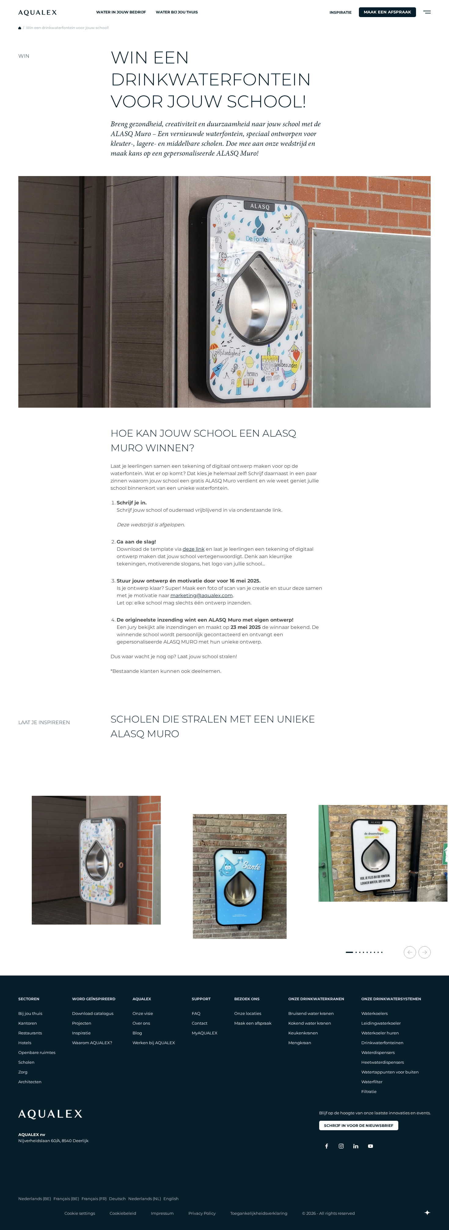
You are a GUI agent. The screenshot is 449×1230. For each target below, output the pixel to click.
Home (19, 28)
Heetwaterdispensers (382, 1062)
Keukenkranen (303, 1032)
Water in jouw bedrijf (121, 12)
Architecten (30, 1081)
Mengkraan (299, 1042)
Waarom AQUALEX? (92, 1042)
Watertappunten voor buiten (390, 1071)
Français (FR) (94, 1198)
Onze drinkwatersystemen (391, 999)
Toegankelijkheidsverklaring (258, 1213)
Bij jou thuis (30, 1013)
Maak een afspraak (387, 11)
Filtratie (369, 1091)
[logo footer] (53, 1114)
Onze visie (143, 1013)
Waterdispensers (378, 1052)
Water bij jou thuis (177, 12)
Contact (199, 1023)
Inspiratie (341, 12)
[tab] (349, 952)
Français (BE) (66, 1198)
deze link (194, 549)
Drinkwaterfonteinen (382, 1042)
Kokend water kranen (309, 1023)
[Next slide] (424, 952)
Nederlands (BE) (34, 1198)
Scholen (26, 1062)
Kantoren (27, 1023)
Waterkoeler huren (380, 1032)
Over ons (141, 1023)
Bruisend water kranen (311, 1013)
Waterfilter (371, 1081)
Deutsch (117, 1198)
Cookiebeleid (123, 1213)
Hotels (24, 1042)
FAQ (196, 1013)
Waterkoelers (374, 1013)
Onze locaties (247, 1013)
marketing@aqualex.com (201, 595)
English (171, 1198)
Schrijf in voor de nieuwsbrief (358, 1125)
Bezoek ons (247, 999)
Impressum (162, 1213)
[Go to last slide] (410, 952)
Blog (137, 1032)
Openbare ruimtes (36, 1052)
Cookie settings (79, 1213)
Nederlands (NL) (144, 1198)
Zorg (22, 1071)
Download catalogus (92, 1013)
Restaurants (30, 1032)
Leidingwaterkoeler (381, 1023)
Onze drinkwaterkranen (316, 999)
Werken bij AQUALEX (154, 1042)
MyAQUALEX (204, 1032)
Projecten (81, 1023)
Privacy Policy (202, 1213)
